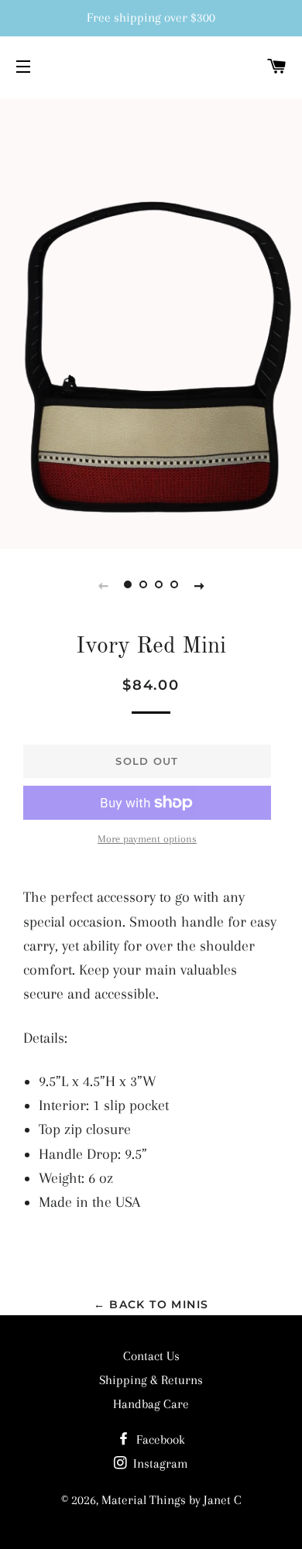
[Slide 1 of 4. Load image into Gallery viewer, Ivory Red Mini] (128, 585)
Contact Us (151, 1356)
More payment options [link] (147, 839)
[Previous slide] (103, 585)
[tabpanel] (151, 321)
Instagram (159, 1463)
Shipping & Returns (151, 1380)
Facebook (159, 1439)
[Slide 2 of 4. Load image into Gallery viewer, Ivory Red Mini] (143, 585)
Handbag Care (151, 1403)
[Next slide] (199, 585)
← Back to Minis (151, 1304)
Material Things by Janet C (171, 1499)
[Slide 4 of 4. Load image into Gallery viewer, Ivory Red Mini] (174, 585)
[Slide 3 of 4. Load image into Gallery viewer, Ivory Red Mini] (158, 585)
